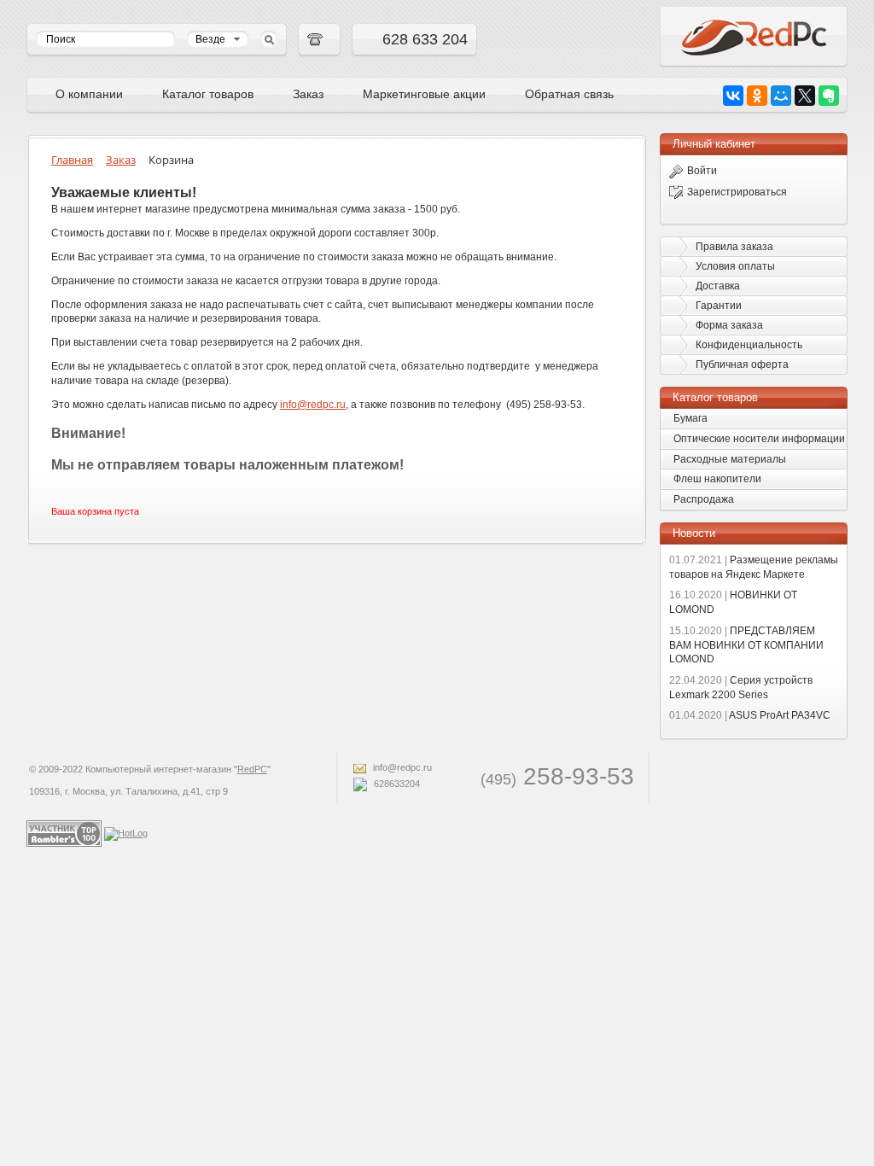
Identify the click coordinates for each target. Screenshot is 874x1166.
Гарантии (719, 306)
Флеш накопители (717, 479)
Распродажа (703, 499)
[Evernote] (829, 95)
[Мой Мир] (781, 95)
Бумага (690, 418)
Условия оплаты (735, 266)
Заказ (308, 94)
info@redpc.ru (401, 767)
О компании (89, 94)
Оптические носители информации (759, 439)
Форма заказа (729, 325)
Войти (702, 171)
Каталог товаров (207, 94)
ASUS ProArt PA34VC (749, 715)
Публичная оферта (742, 364)
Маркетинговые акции (424, 94)
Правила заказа (734, 247)
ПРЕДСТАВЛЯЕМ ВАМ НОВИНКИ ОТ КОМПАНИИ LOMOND (746, 645)
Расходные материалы (729, 459)
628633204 (395, 783)
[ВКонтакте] (733, 95)
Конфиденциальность (749, 345)
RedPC (252, 769)
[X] (805, 95)
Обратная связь (569, 94)
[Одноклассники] (757, 95)
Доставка (718, 286)
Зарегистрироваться (737, 192)
